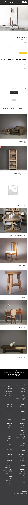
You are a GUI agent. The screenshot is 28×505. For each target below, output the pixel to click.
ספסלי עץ (23, 450)
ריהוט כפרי (23, 404)
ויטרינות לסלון (9, 414)
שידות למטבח (22, 427)
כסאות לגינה (23, 447)
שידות (23, 419)
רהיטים (23, 397)
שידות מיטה (10, 446)
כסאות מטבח (22, 445)
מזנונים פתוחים (9, 406)
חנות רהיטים (19, 5)
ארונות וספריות (21, 454)
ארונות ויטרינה (22, 456)
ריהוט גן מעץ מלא (8, 456)
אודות (24, 386)
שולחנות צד (23, 471)
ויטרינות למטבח (9, 415)
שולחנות (23, 465)
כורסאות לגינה (9, 463)
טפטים (24, 477)
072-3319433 (10, 2)
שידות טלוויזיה (22, 421)
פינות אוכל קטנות (9, 396)
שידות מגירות (22, 423)
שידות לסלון (23, 430)
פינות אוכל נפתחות (8, 393)
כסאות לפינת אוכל (21, 440)
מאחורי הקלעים (9, 473)
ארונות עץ (10, 478)
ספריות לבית (23, 458)
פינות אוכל (9, 384)
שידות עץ (10, 483)
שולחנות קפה (22, 469)
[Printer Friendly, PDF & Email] (14, 100)
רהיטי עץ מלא (22, 388)
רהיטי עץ (23, 384)
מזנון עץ (10, 402)
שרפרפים (23, 448)
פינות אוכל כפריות (8, 395)
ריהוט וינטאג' (22, 411)
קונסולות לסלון (9, 423)
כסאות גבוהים (22, 441)
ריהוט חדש (23, 413)
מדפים (24, 482)
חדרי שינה (9, 442)
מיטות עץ (10, 444)
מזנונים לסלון (9, 440)
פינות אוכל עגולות (9, 391)
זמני (14, 5)
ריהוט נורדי (23, 408)
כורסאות (10, 434)
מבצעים (23, 393)
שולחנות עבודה (22, 467)
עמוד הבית (25, 5)
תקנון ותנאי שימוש (23, 489)
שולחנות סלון (9, 436)
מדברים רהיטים (9, 471)
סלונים (10, 431)
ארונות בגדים (22, 460)
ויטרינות (10, 412)
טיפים (11, 474)
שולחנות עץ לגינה (9, 465)
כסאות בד (23, 443)
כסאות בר (10, 389)
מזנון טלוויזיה (9, 401)
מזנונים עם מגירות (9, 409)
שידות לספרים (22, 432)
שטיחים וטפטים (9, 449)
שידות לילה (23, 425)
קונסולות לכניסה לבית (8, 421)
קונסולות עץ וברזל (9, 425)
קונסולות (10, 419)
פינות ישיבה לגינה (9, 462)
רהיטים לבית (23, 399)
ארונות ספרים (22, 462)
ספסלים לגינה (9, 460)
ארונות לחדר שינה (8, 447)
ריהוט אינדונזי (22, 406)
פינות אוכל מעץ (9, 480)
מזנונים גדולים (9, 408)
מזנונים (10, 399)
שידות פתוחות (22, 428)
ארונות (24, 463)
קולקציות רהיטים (22, 401)
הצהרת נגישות (24, 491)
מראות (24, 475)
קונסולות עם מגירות (8, 428)
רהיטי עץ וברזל (22, 402)
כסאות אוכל (10, 388)
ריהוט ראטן (23, 409)
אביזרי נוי (23, 480)
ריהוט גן (10, 454)
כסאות (23, 436)
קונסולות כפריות (9, 427)
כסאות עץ (23, 438)
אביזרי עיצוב (22, 473)
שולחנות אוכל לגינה (8, 467)
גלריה (24, 389)
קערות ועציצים (22, 479)
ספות (11, 433)
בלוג (11, 469)
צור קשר (23, 395)
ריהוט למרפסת (9, 458)
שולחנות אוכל (9, 386)
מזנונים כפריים (9, 404)
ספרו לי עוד (24, 52)
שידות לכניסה (22, 434)
